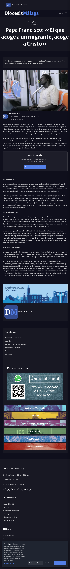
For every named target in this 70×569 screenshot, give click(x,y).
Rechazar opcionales (35, 563)
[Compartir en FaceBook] (13, 119)
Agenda (8, 341)
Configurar (48, 563)
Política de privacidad (10, 517)
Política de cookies (9, 520)
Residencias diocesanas (13, 348)
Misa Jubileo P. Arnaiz (19, 5)
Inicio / (30, 22)
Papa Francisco (34, 116)
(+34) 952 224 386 (12, 480)
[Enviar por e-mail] (18, 119)
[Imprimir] (20, 119)
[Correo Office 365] (4, 489)
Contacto (8, 354)
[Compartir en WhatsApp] (11, 119)
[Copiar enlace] (23, 119)
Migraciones (37, 22)
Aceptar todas (60, 563)
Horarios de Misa (8, 535)
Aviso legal (6, 514)
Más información (9, 563)
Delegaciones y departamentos (16, 344)
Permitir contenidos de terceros (35, 167)
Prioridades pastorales (13, 338)
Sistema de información (11, 511)
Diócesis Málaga (14, 114)
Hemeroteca (9, 351)
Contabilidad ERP (8, 504)
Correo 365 (6, 507)
